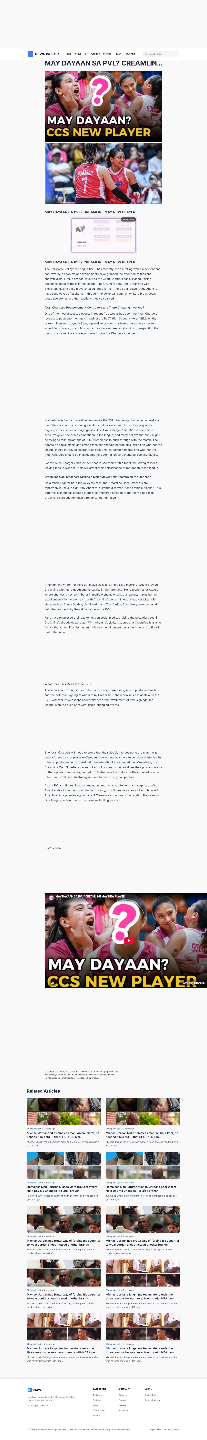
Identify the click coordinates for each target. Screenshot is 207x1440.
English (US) (155, 1429)
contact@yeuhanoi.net (38, 1405)
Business (95, 54)
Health (118, 54)
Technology (98, 1395)
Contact (122, 1400)
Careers (122, 1405)
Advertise (123, 1410)
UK (86, 54)
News (68, 54)
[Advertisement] (103, 24)
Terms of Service (152, 1400)
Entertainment (99, 1410)
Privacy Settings (171, 1429)
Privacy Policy (151, 1395)
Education (131, 54)
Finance (96, 1415)
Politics (107, 54)
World (77, 54)
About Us (123, 1395)
